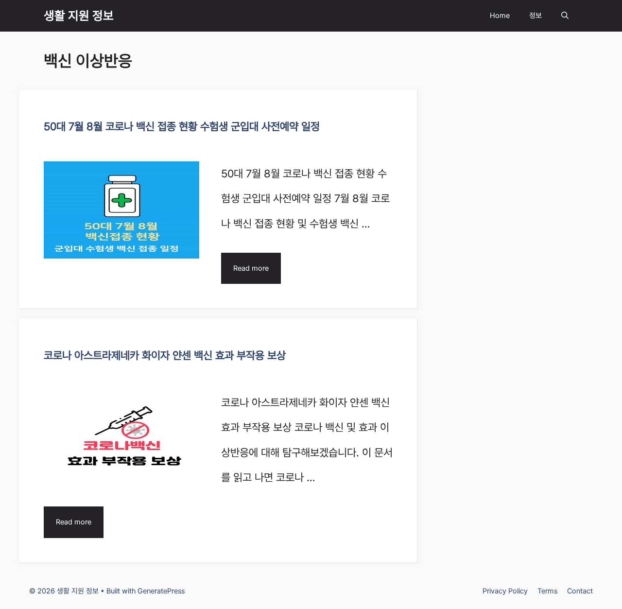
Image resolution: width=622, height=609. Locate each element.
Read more (251, 268)
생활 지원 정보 (79, 15)
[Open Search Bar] (565, 16)
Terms (547, 591)
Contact (580, 591)
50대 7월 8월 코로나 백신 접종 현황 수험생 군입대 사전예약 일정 (182, 126)
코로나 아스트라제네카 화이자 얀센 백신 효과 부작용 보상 (165, 355)
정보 (535, 15)
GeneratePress (161, 591)
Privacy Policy (505, 591)
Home (500, 15)
